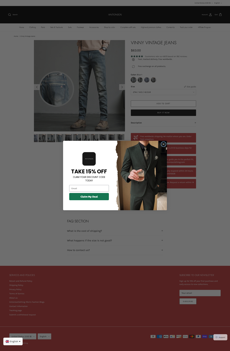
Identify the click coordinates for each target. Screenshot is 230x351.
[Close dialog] (163, 144)
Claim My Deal (89, 197)
